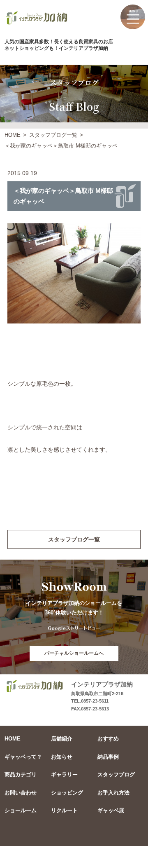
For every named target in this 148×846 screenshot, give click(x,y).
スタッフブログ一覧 (53, 135)
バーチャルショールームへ (74, 653)
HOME (13, 135)
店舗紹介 (61, 739)
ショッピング (67, 793)
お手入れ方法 (113, 793)
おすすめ (108, 739)
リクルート (64, 810)
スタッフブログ (116, 774)
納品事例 (108, 757)
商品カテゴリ (21, 774)
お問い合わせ (21, 793)
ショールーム (21, 810)
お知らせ (61, 757)
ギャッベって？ (23, 757)
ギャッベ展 (110, 810)
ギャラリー (64, 774)
